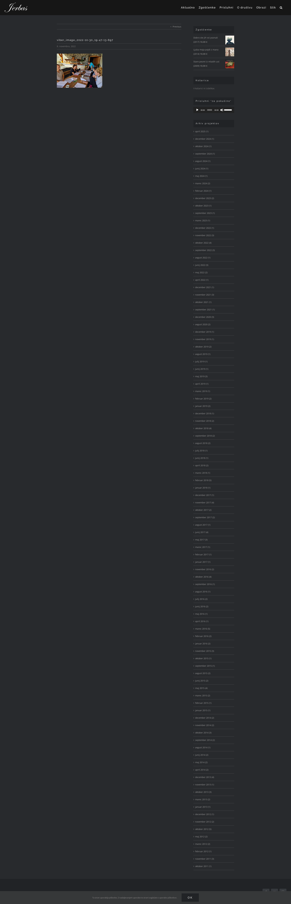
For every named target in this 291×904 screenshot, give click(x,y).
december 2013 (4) (204, 777)
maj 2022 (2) (201, 272)
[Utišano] (221, 109)
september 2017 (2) (205, 517)
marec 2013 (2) (202, 799)
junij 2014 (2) (201, 754)
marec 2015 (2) (202, 695)
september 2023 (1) (205, 213)
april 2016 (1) (201, 621)
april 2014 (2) (201, 769)
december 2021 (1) (204, 287)
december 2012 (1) (204, 814)
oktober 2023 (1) (203, 205)
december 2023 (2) (204, 198)
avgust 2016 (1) (202, 591)
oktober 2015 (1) (203, 658)
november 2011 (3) (204, 858)
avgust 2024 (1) (202, 161)
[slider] (228, 109)
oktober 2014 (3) (203, 732)
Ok (190, 897)
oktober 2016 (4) (203, 576)
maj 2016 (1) (201, 613)
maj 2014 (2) (201, 762)
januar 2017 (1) (202, 561)
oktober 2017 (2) (203, 509)
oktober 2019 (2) (203, 346)
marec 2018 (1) (202, 472)
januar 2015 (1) (202, 710)
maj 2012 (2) (201, 836)
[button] (281, 7)
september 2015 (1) (205, 665)
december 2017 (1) (204, 495)
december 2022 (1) (204, 227)
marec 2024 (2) (202, 183)
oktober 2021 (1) (203, 302)
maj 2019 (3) (201, 376)
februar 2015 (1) (203, 702)
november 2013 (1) (204, 784)
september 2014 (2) (205, 740)
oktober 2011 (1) (203, 866)
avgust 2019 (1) (202, 354)
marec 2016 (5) (202, 628)
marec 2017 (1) (202, 547)
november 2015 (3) (204, 651)
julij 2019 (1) (201, 361)
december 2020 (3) (204, 317)
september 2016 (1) (205, 584)
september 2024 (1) (205, 153)
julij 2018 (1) (201, 450)
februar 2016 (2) (203, 636)
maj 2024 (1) (201, 175)
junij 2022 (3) (201, 265)
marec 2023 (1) (202, 220)
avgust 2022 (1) (202, 257)
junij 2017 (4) (201, 532)
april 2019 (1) (201, 383)
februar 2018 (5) (203, 480)
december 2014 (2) (204, 717)
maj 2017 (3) (201, 539)
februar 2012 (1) (203, 851)
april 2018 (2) (201, 465)
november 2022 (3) (204, 235)
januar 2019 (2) (202, 406)
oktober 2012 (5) (203, 829)
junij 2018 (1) (201, 458)
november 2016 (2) (204, 569)
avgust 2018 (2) (202, 443)
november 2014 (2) (204, 725)
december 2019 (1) (204, 331)
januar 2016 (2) (202, 643)
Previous (177, 26)
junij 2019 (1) (201, 368)
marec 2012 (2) (202, 844)
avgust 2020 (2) (202, 324)
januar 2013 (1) (202, 806)
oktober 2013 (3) (203, 792)
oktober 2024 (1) (203, 146)
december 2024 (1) (204, 138)
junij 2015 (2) (201, 680)
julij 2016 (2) (201, 599)
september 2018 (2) (205, 435)
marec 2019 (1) (202, 391)
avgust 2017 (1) (202, 524)
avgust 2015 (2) (202, 673)
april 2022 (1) (201, 279)
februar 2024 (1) (203, 190)
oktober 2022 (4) (203, 242)
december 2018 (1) (204, 413)
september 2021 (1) (205, 309)
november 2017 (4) (204, 502)
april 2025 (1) (201, 131)
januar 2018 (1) (202, 487)
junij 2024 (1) (201, 168)
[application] (213, 110)
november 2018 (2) (204, 420)
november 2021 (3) (204, 294)
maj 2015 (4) (201, 688)
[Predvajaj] (197, 109)
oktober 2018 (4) (203, 428)
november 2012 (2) (204, 821)
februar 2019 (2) (203, 398)
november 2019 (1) (204, 339)
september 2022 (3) (205, 250)
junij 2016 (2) (201, 606)
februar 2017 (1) (203, 554)
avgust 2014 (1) (202, 747)
